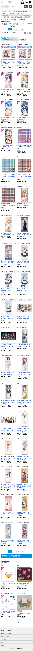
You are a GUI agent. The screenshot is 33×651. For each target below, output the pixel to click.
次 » (23, 29)
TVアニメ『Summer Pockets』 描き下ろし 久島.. (7, 290)
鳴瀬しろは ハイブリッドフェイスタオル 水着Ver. (24, 63)
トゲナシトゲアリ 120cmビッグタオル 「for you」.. (7, 430)
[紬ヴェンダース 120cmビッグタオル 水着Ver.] (24, 80)
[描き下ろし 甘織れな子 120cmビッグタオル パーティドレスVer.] (8, 252)
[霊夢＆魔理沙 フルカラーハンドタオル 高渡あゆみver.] (8, 194)
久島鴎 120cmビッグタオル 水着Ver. (24, 118)
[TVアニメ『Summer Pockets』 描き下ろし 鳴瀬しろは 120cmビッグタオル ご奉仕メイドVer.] (8, 308)
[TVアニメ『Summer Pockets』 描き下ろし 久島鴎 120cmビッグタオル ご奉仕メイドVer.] (8, 280)
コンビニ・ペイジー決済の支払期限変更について (20, 11)
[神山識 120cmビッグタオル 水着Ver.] (8, 80)
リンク (2, 645)
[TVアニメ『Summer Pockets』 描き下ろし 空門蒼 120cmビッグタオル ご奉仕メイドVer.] (24, 280)
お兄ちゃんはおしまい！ (22, 411)
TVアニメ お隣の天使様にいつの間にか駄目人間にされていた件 (15, 215)
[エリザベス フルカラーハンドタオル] (8, 574)
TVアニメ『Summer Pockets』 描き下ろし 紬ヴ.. (23, 262)
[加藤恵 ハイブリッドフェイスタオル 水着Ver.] (8, 363)
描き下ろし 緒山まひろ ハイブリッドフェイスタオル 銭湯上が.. (8, 486)
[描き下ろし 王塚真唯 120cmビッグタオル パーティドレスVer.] (24, 224)
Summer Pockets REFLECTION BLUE (10, 39)
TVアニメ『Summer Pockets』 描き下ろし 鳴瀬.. (7, 318)
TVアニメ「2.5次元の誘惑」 (23, 494)
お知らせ (3, 642)
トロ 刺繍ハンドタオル (23, 613)
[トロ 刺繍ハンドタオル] (24, 602)
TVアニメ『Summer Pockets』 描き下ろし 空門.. (23, 290)
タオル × (4, 37)
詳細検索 (30, 6)
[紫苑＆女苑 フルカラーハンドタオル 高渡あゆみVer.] (24, 136)
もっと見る (16, 622)
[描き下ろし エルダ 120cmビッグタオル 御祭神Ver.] (24, 475)
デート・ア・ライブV (12, 37)
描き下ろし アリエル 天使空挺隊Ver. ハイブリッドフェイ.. (24, 513)
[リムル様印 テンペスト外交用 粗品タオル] (8, 602)
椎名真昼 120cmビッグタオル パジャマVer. (24, 204)
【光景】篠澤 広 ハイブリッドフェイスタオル (24, 345)
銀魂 (2, 566)
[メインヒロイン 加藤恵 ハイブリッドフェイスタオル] (24, 363)
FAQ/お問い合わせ (6, 636)
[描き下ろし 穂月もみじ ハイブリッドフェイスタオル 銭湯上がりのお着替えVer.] (24, 419)
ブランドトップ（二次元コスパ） (10, 19)
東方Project (23, 39)
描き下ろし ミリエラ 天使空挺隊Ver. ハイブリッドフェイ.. (24, 541)
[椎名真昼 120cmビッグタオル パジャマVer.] (24, 194)
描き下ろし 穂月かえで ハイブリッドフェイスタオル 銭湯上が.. (8, 458)
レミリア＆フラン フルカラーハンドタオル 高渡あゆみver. (24, 176)
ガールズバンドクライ (6, 327)
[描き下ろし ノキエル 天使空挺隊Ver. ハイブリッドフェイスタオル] (8, 531)
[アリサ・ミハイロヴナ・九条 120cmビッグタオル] (8, 503)
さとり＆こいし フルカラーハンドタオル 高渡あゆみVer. (8, 176)
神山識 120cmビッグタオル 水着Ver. (8, 90)
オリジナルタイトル (6, 633)
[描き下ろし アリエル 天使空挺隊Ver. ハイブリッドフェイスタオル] (24, 503)
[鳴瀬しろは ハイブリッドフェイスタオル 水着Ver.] (24, 53)
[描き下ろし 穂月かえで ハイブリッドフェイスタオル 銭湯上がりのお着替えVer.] (8, 447)
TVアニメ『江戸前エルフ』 (23, 467)
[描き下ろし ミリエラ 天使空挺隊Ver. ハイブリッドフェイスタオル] (24, 531)
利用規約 (3, 639)
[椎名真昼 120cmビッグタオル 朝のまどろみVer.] (8, 224)
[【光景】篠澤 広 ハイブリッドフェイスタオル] (24, 335)
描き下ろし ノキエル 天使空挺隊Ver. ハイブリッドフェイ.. (8, 541)
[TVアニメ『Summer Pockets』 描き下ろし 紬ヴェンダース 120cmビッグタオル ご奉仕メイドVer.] (24, 252)
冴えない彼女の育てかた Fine (23, 355)
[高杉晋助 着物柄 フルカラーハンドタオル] (24, 574)
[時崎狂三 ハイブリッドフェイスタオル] (8, 53)
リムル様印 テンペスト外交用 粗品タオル (8, 612)
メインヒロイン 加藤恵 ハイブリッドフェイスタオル (24, 374)
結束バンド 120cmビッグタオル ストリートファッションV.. (24, 318)
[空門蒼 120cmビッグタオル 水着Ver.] (8, 108)
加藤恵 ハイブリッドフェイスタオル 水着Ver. (8, 373)
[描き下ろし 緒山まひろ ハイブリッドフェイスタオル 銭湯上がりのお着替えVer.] (8, 475)
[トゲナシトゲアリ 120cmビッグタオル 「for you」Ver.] (8, 419)
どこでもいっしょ (21, 593)
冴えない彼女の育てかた (6, 355)
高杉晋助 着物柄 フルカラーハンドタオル (24, 584)
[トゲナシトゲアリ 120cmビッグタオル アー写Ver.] (8, 335)
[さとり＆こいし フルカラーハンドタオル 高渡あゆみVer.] (8, 165)
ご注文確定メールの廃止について (16, 13)
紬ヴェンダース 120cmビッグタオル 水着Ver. (24, 90)
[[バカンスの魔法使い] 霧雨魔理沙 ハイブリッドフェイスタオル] (8, 391)
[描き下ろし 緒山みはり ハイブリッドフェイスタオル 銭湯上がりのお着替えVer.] (24, 447)
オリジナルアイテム (6, 630)
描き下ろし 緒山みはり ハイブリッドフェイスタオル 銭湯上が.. (24, 458)
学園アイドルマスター (22, 327)
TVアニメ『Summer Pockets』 (24, 243)
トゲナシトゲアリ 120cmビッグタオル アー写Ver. (8, 346)
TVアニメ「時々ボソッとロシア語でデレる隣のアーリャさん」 (15, 494)
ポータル (2, 19)
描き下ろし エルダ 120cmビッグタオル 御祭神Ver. (24, 486)
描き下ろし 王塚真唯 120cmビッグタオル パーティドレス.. (24, 234)
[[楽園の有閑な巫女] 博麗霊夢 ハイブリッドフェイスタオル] (24, 391)
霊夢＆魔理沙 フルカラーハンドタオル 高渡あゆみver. (8, 205)
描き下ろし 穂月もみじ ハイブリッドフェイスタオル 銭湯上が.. (24, 430)
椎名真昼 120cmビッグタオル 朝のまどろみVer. (8, 234)
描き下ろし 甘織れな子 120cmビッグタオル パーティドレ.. (8, 262)
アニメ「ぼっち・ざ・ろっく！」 (24, 299)
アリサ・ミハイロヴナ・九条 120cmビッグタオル (8, 513)
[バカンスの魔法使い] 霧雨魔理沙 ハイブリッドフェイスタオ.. (8, 402)
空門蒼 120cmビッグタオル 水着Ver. (8, 118)
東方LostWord (4, 383)
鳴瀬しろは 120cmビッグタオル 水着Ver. (8, 146)
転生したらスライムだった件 (7, 593)
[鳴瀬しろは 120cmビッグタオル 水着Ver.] (8, 136)
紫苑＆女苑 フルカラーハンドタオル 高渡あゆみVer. (24, 146)
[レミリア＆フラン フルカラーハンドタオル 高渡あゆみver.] (24, 165)
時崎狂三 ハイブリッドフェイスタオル (8, 63)
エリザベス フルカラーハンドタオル (8, 584)
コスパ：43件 (14, 24)
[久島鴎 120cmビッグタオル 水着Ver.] (24, 108)
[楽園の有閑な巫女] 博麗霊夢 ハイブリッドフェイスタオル (24, 402)
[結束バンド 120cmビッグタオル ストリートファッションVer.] (24, 308)
